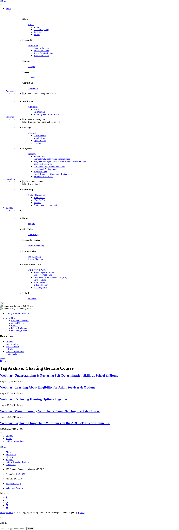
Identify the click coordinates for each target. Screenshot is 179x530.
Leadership (33, 45)
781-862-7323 (18, 474)
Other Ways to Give (37, 270)
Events (9, 438)
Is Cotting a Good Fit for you (46, 114)
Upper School (40, 140)
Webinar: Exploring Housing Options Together (34, 399)
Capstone (38, 143)
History (37, 34)
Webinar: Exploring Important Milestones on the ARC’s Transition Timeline (55, 423)
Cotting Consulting (36, 195)
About (8, 8)
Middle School (40, 138)
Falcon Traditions (19, 328)
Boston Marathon (35, 259)
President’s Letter (41, 55)
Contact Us (33, 88)
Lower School (40, 135)
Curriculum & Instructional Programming (52, 159)
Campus (31, 66)
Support (9, 207)
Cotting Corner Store (15, 351)
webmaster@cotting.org (16, 488)
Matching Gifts (40, 287)
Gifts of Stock (40, 280)
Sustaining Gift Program (44, 272)
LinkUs (14, 325)
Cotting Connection (20, 320)
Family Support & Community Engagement (53, 174)
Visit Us (9, 341)
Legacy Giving (34, 256)
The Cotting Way (41, 29)
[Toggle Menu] (1, 4)
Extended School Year (43, 176)
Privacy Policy (6, 512)
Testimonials (11, 354)
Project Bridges (40, 171)
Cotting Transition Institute (17, 313)
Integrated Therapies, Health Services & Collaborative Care (60, 161)
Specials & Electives (43, 164)
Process (37, 109)
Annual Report (17, 323)
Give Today (33, 234)
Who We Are (39, 200)
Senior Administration (43, 53)
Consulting (10, 179)
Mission (37, 27)
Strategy (37, 32)
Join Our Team (12, 346)
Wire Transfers (40, 282)
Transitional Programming (45, 169)
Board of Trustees (41, 48)
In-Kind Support (41, 285)
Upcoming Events (19, 330)
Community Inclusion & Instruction (49, 166)
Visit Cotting (39, 112)
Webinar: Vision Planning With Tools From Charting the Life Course (50, 411)
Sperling (81, 512)
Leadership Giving (36, 245)
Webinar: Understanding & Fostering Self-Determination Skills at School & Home (59, 375)
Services (37, 202)
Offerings (10, 117)
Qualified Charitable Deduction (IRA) (50, 277)
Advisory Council (41, 50)
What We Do (39, 197)
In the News (11, 318)
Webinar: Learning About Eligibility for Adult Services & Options (47, 387)
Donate (3, 359)
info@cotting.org (13, 483)
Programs (32, 154)
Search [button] (30, 528)
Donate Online (12, 344)
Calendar (10, 349)
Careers (31, 77)
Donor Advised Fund (43, 275)
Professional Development (45, 205)
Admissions (11, 91)
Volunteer (32, 298)
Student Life (39, 156)
